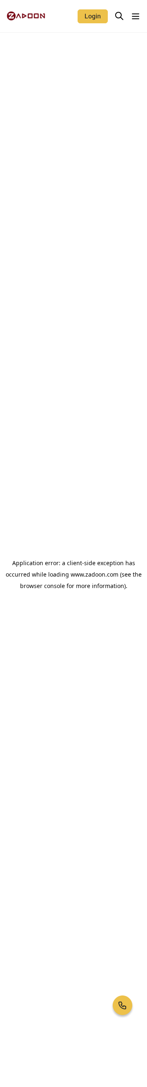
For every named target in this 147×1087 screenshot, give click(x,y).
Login (93, 16)
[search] (119, 16)
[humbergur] (135, 16)
